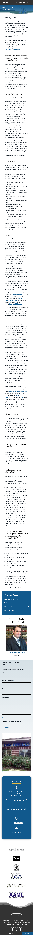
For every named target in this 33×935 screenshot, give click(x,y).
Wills (5, 603)
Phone (4, 689)
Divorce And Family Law (11, 599)
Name (4, 672)
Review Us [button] (16, 915)
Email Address (8, 680)
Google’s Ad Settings (15, 304)
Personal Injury (9, 606)
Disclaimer (5, 718)
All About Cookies (17, 294)
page (22, 397)
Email (28, 933)
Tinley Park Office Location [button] (16, 801)
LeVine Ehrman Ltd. (12, 920)
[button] (5, 2)
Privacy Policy (20, 922)
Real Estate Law (9, 610)
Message (5, 697)
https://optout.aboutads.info (18, 391)
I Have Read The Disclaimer (13, 721)
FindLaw (24, 924)
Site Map (12, 922)
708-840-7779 (11, 933)
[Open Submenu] (28, 599)
